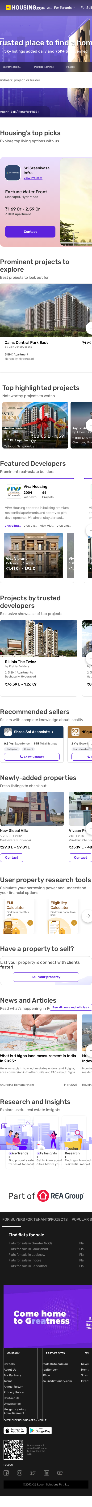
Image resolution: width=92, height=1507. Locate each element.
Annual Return (14, 1386)
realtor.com (50, 1369)
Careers (9, 1364)
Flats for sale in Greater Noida (30, 1243)
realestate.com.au (55, 1364)
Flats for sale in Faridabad (27, 1266)
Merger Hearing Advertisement (14, 1411)
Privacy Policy (14, 1392)
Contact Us (11, 1398)
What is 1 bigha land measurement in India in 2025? (38, 1058)
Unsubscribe (12, 1403)
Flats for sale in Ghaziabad (28, 1249)
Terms (8, 1381)
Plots (70, 67)
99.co (46, 1375)
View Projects (33, 177)
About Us (10, 1369)
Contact (30, 232)
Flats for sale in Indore (24, 1260)
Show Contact (34, 756)
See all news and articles (70, 1007)
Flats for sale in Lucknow (26, 1255)
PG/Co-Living (44, 67)
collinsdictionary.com (57, 1381)
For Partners (12, 1375)
